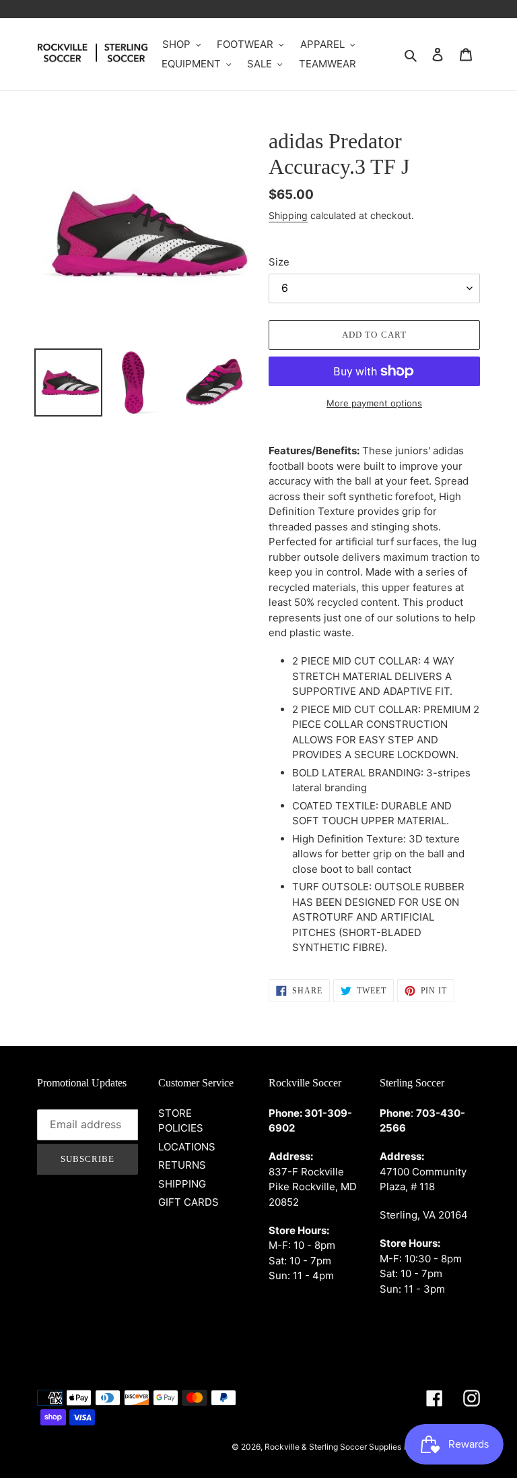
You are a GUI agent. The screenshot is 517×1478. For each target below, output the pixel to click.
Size (279, 261)
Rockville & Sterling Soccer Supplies (333, 1447)
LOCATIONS (186, 1146)
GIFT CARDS (188, 1202)
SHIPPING (182, 1183)
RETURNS (182, 1165)
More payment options (374, 403)
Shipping (288, 215)
